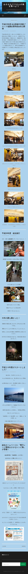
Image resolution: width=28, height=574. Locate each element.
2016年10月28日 (5, 235)
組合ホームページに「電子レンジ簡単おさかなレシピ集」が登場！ (14, 447)
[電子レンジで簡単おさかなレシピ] (14, 500)
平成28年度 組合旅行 (11, 233)
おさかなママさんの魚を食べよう (14, 5)
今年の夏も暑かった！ (11, 318)
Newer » (24, 546)
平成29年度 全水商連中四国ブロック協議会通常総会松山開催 (14, 26)
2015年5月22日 (5, 451)
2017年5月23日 (5, 31)
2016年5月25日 (5, 371)
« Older (4, 546)
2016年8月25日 (5, 320)
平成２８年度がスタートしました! (13, 368)
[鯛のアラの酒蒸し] (14, 533)
